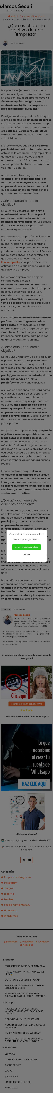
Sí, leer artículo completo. (26, 547)
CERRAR (26, 554)
